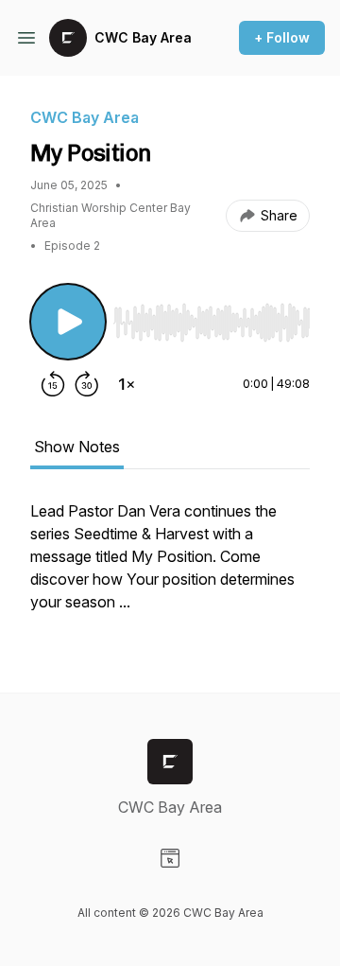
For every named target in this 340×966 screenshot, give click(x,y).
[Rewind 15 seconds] (53, 384)
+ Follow (282, 37)
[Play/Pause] (68, 322)
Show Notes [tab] (77, 446)
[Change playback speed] (126, 384)
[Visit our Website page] (170, 858)
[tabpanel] (170, 566)
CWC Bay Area (143, 37)
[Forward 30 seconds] (87, 384)
